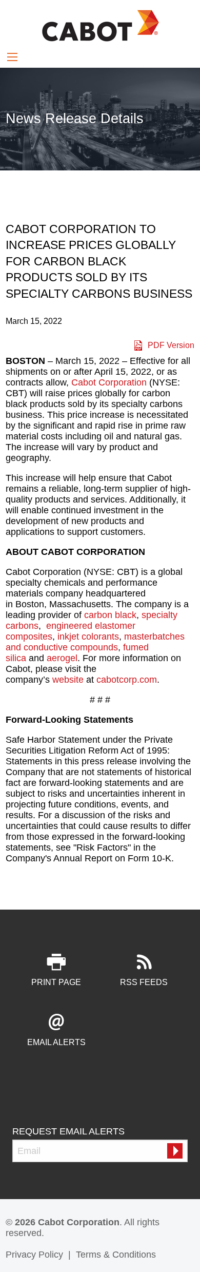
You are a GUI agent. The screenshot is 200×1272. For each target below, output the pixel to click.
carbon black (110, 615)
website (68, 679)
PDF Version (171, 345)
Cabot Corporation (109, 382)
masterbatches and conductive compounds (95, 641)
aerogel (62, 658)
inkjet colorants (88, 636)
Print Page (56, 982)
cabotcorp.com (126, 679)
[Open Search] (12, 57)
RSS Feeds (144, 982)
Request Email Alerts (68, 1131)
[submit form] (175, 1151)
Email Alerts (56, 1042)
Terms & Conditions (116, 1254)
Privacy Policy (34, 1254)
